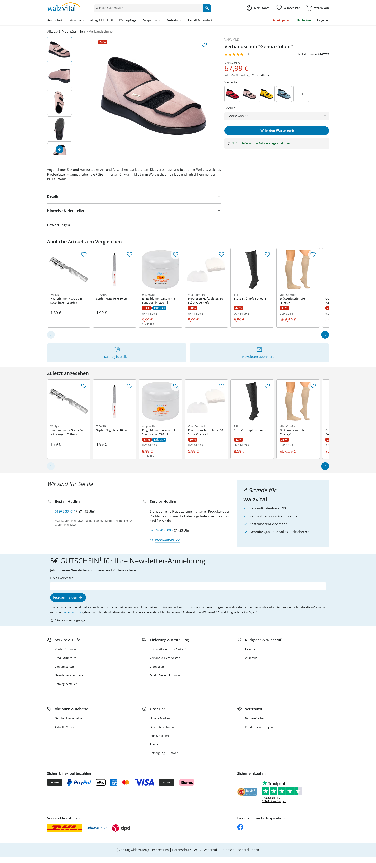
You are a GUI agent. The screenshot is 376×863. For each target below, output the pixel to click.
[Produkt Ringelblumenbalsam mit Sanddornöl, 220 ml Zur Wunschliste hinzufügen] (176, 254)
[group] (153, 96)
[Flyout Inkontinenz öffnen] (85, 20)
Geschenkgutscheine (68, 718)
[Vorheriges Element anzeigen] (51, 335)
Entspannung (151, 20)
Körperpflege (127, 20)
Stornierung (157, 666)
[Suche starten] (207, 7)
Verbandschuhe (101, 31)
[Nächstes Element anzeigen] (59, 149)
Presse (154, 744)
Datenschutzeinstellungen (239, 850)
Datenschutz (71, 612)
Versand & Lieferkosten (165, 658)
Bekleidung (173, 20)
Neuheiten (304, 20)
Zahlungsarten (64, 666)
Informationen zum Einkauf (168, 649)
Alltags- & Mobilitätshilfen (66, 31)
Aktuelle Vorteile (65, 727)
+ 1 (301, 94)
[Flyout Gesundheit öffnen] (63, 20)
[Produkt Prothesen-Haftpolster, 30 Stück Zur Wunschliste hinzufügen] (221, 254)
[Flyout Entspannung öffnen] (161, 20)
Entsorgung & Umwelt (164, 753)
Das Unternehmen (162, 727)
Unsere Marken (160, 718)
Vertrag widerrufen (133, 850)
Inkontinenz (76, 20)
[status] (148, 8)
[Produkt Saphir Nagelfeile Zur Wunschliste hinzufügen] (130, 254)
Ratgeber (323, 20)
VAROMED (231, 39)
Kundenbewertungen (259, 727)
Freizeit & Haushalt (199, 20)
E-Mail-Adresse (61, 578)
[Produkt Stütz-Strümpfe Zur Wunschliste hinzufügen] (267, 254)
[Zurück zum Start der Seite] (371, 834)
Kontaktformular (65, 649)
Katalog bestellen (66, 684)
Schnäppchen (281, 20)
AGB (197, 850)
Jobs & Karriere (160, 736)
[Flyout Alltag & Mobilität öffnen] (114, 20)
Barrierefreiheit (255, 718)
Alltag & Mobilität (101, 20)
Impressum (160, 850)
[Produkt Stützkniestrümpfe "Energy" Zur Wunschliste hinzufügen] (313, 254)
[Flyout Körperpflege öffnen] (137, 20)
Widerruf (251, 658)
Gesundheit (54, 20)
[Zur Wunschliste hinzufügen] (204, 45)
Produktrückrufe (65, 658)
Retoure (250, 649)
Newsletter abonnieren (70, 675)
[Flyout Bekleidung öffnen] (182, 20)
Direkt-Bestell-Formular (165, 675)
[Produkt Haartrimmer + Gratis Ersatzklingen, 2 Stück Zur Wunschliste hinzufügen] (84, 254)
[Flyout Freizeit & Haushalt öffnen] (213, 20)
